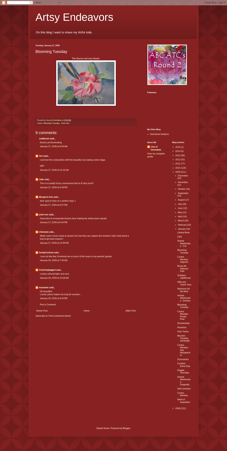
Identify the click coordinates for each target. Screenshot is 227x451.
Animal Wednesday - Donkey (183, 298)
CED (179, 237)
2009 (178, 172)
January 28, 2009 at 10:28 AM (54, 278)
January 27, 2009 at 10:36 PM (54, 243)
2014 (178, 151)
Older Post (131, 311)
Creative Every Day (183, 364)
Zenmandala (183, 323)
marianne (44, 287)
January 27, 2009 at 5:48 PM (53, 187)
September (183, 193)
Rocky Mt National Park (182, 268)
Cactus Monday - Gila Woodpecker (183, 350)
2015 (178, 147)
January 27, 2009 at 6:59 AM (53, 146)
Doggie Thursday (183, 371)
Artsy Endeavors (74, 17)
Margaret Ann (46, 197)
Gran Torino (183, 331)
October (182, 189)
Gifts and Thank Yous (184, 283)
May (180, 212)
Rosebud (181, 327)
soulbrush (44, 138)
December (183, 175)
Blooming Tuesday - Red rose (56, 123)
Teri (41, 156)
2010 (178, 168)
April (180, 216)
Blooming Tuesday (182, 251)
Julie (41, 179)
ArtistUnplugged (47, 270)
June (180, 208)
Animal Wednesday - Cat (183, 243)
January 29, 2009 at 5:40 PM (53, 298)
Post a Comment (48, 304)
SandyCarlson (46, 252)
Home (87, 311)
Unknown (43, 232)
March (181, 220)
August (181, 200)
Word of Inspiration (183, 400)
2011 (178, 163)
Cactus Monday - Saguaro (183, 259)
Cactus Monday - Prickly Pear (183, 315)
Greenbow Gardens (159, 134)
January (182, 229)
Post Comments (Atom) (60, 316)
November (183, 182)
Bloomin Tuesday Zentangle (183, 338)
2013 (178, 155)
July (180, 204)
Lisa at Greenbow (156, 148)
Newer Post (42, 311)
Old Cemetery (184, 388)
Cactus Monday (182, 394)
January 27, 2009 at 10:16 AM (54, 170)
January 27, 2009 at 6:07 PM (53, 205)
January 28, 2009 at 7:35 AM (53, 260)
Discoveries (183, 359)
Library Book (183, 232)
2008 (178, 408)
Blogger (126, 428)
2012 (178, 159)
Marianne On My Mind (183, 290)
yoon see (43, 214)
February (182, 225)
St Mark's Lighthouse (184, 276)
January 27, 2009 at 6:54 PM (53, 222)
